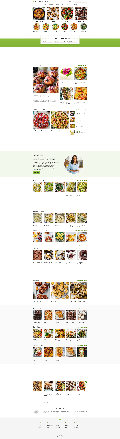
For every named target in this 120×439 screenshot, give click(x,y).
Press (39, 429)
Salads (63, 4)
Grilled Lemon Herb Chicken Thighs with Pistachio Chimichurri (65, 103)
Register (70, 1)
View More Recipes (83, 308)
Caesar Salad (36, 194)
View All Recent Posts (82, 65)
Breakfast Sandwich (70, 244)
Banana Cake (58, 262)
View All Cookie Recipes (81, 280)
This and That (63, 82)
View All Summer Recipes (81, 109)
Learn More (36, 172)
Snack (48, 427)
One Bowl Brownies (70, 322)
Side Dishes (57, 425)
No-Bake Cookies (37, 301)
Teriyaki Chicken (47, 340)
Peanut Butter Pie (48, 262)
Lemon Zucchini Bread (81, 132)
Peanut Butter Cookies (56, 301)
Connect (75, 422)
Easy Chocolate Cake (37, 262)
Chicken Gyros (69, 340)
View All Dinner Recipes (82, 327)
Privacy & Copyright (60, 436)
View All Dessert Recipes (81, 248)
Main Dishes (51, 4)
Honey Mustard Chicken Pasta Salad (59, 130)
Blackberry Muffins (38, 95)
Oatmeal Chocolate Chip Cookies (78, 301)
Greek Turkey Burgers (80, 120)
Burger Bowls (36, 340)
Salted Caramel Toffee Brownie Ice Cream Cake (48, 394)
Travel (66, 427)
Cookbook (39, 427)
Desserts (57, 4)
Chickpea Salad (47, 225)
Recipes (44, 4)
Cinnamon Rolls (80, 322)
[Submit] (86, 1)
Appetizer (48, 429)
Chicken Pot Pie (58, 322)
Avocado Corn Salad (80, 126)
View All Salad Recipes (82, 180)
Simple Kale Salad (59, 194)
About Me (68, 4)
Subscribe (75, 4)
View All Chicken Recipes (81, 345)
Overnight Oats (36, 244)
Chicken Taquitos (81, 359)
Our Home (66, 429)
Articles (66, 422)
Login (73, 1)
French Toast (47, 244)
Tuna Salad (57, 225)
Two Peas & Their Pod (41, 1)
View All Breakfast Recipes (81, 230)
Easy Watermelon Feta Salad (39, 130)
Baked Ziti (46, 322)
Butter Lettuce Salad (48, 194)
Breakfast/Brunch (49, 425)
